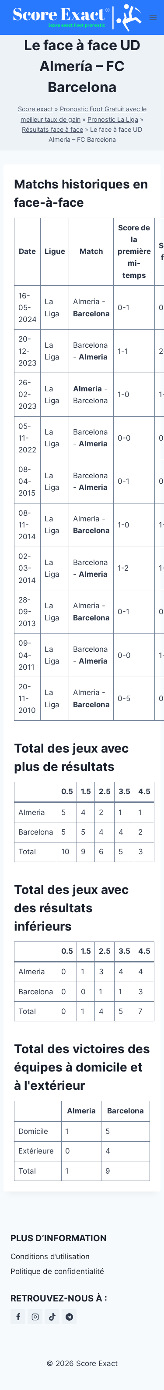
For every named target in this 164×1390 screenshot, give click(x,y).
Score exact (35, 109)
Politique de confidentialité (57, 1271)
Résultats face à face (52, 129)
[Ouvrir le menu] (153, 17)
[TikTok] (52, 1316)
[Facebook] (17, 1316)
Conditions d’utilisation (50, 1256)
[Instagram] (35, 1316)
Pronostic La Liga (112, 119)
